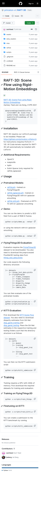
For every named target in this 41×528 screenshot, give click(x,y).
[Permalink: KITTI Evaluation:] (2, 310)
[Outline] (38, 72)
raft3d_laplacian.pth (15, 193)
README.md (10, 65)
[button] (35, 110)
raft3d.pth (11, 187)
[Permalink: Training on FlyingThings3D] (2, 393)
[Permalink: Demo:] (2, 209)
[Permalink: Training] (2, 377)
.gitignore (9, 57)
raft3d (8, 48)
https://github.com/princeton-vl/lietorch (20, 139)
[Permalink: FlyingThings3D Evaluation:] (2, 242)
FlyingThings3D (29, 247)
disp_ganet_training (12, 323)
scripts (8, 52)
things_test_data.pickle (13, 258)
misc (8, 43)
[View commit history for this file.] (36, 29)
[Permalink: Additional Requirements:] (2, 154)
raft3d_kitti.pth (13, 201)
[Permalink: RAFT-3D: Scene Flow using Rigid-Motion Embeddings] (2, 84)
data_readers (11, 39)
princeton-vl (10, 10)
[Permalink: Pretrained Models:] (2, 182)
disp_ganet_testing (11, 325)
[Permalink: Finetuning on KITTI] (2, 406)
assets (8, 34)
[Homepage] (20, 3)
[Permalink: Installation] (2, 128)
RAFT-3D (21, 10)
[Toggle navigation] (3, 3)
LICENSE (9, 61)
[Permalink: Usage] (2, 176)
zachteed (9, 29)
